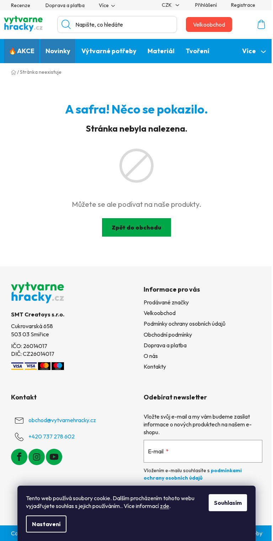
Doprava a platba (65, 5)
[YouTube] (54, 457)
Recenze (20, 5)
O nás (151, 355)
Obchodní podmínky (168, 334)
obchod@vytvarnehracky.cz (62, 420)
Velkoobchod (209, 24)
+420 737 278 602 (51, 436)
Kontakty (155, 366)
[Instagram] (36, 457)
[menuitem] (21, 51)
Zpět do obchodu (136, 227)
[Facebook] (19, 457)
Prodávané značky (166, 302)
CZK (167, 5)
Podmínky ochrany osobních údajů (184, 323)
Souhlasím (228, 502)
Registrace (243, 5)
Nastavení (46, 524)
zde (164, 505)
